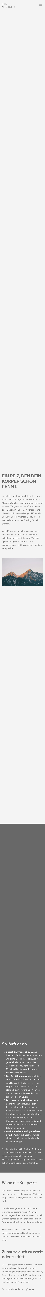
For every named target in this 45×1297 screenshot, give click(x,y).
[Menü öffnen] (40, 5)
